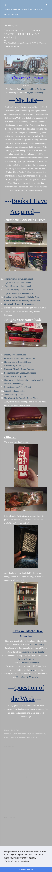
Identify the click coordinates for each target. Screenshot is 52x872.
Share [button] (6, 730)
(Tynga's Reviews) (35, 93)
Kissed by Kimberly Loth (15, 376)
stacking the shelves (37, 734)
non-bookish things (21, 734)
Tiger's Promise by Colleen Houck (18, 279)
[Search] (46, 4)
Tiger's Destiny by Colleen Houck (18, 293)
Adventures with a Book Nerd (24, 9)
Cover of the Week (26, 659)
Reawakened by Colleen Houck (17, 387)
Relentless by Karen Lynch (15, 365)
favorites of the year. (30, 663)
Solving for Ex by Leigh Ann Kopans (20, 373)
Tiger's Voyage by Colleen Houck (18, 289)
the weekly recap (23, 737)
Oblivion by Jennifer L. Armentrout (19, 304)
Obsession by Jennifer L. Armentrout (19, 358)
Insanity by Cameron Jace (15, 355)
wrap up (34, 737)
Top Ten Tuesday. (37, 644)
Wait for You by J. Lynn (14, 394)
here (32, 670)
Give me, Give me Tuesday (33, 652)
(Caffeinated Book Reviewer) (33, 89)
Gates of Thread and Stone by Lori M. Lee (22, 300)
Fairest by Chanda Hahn (14, 391)
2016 (11, 734)
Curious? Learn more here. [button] (17, 861)
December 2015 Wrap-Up (27, 677)
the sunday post (10, 737)
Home (7, 14)
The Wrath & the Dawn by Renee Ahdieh (21, 398)
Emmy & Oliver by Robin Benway (19, 369)
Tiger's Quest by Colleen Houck (17, 286)
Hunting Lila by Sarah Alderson (17, 362)
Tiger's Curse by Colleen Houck (17, 282)
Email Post (15, 730)
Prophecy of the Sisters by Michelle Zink (21, 297)
